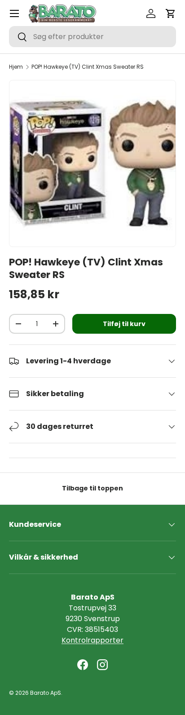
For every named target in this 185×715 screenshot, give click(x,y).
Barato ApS (45, 693)
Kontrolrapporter (92, 640)
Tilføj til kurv (124, 323)
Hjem (16, 67)
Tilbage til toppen (92, 488)
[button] (171, 13)
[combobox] (92, 36)
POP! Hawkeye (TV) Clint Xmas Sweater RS (87, 67)
